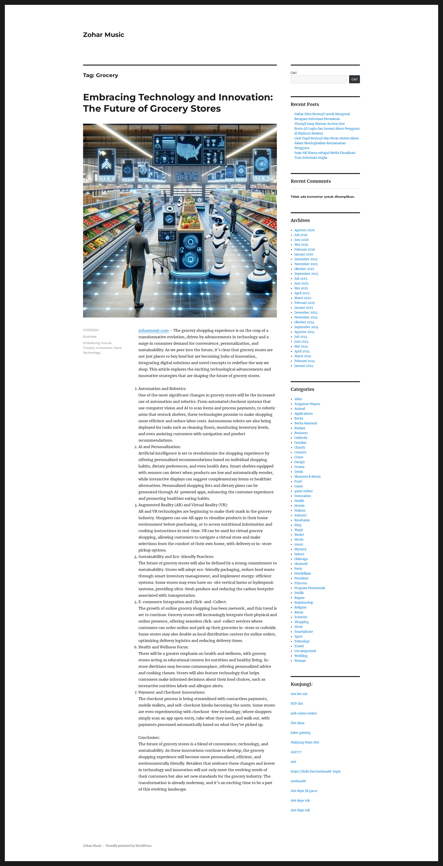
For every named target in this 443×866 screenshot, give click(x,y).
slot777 (296, 752)
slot (293, 762)
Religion (300, 607)
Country (300, 452)
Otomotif (301, 564)
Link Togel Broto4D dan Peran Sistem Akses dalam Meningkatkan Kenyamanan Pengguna (326, 143)
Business (89, 336)
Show (298, 627)
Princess (300, 583)
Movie (298, 540)
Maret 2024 (302, 356)
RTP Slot (297, 704)
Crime (298, 457)
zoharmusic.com (153, 330)
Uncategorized (305, 651)
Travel (299, 646)
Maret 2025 (302, 298)
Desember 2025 (305, 259)
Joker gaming (301, 733)
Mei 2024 (301, 346)
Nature (299, 554)
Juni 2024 (301, 342)
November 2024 (306, 317)
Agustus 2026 (304, 230)
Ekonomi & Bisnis (307, 477)
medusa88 (298, 781)
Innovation (104, 348)
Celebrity (300, 438)
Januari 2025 (303, 308)
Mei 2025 (301, 288)
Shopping (301, 622)
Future (106, 343)
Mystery (300, 549)
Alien (298, 399)
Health (299, 501)
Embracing (91, 343)
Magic (298, 530)
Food (298, 481)
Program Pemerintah (309, 588)
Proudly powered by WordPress (129, 846)
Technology (91, 352)
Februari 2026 (304, 250)
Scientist (300, 617)
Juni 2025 (301, 283)
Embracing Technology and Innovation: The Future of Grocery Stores (178, 102)
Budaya (299, 428)
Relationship (303, 603)
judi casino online (304, 713)
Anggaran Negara (307, 404)
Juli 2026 (301, 235)
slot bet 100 (299, 694)
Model (299, 535)
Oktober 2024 (304, 322)
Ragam (299, 598)
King (297, 525)
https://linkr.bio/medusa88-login (316, 771)
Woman (300, 661)
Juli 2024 (300, 337)
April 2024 (302, 351)
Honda (299, 506)
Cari (293, 73)
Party (298, 569)
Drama (299, 467)
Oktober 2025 (304, 269)
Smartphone (303, 632)
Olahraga (301, 559)
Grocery (89, 348)
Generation (302, 496)
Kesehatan (302, 520)
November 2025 (306, 264)
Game (298, 486)
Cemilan (300, 443)
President (301, 578)
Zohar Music (103, 35)
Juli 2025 (300, 279)
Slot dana (297, 723)
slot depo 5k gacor (304, 791)
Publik (299, 593)
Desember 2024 (305, 313)
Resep (298, 612)
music (298, 544)
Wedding (301, 656)
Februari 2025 (304, 303)
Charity (299, 447)
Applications (303, 414)
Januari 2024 (303, 366)
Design (299, 462)
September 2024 (306, 327)
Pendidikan (302, 573)
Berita (298, 418)
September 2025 (306, 274)
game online (303, 491)
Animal (299, 409)
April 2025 (302, 293)
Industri (300, 515)
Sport (298, 636)
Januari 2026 (303, 254)
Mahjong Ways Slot (305, 742)
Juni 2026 (301, 240)
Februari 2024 (304, 361)
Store (118, 348)
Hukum (299, 510)
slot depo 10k (300, 801)
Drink (298, 472)
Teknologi (301, 641)
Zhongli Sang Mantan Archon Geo (319, 124)
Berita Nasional (305, 423)
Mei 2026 (301, 245)
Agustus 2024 (304, 332)
